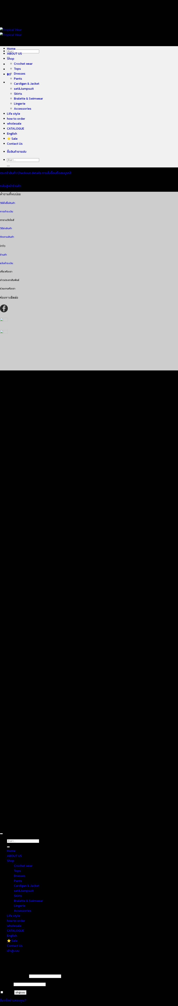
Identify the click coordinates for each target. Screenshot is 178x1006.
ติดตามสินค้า (7, 237)
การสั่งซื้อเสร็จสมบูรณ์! (56, 173)
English (12, 133)
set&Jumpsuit (24, 88)
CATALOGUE (15, 128)
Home (11, 48)
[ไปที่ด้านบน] (1, 833)
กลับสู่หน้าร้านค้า (10, 186)
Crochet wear (23, 63)
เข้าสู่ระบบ (20, 992)
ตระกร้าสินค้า (8, 173)
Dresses (19, 73)
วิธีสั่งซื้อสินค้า (7, 203)
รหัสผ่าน (6, 984)
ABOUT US (14, 53)
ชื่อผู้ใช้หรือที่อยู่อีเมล (14, 976)
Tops (17, 68)
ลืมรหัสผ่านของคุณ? (13, 1000)
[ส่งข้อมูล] (8, 165)
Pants (18, 78)
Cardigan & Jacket (26, 83)
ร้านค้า (3, 255)
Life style (13, 113)
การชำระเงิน (6, 211)
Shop (10, 58)
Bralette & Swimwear (28, 98)
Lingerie (19, 103)
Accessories (22, 108)
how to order (16, 118)
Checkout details (29, 173)
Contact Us (15, 143)
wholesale (14, 123)
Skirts (18, 93)
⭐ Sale (12, 138)
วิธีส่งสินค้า (6, 228)
